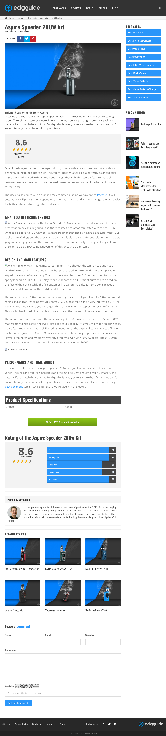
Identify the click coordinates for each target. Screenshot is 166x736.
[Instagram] (115, 724)
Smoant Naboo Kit (14, 610)
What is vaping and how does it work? (150, 145)
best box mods (14, 386)
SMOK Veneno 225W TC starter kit (22, 569)
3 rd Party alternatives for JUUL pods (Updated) (151, 186)
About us (51, 724)
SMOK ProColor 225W (96, 610)
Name (8, 635)
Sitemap (6, 724)
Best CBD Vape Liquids (141, 65)
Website (89, 635)
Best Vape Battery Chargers (143, 89)
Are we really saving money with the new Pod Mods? (150, 205)
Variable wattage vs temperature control (150, 165)
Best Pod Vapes (136, 57)
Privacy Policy (21, 724)
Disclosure (37, 724)
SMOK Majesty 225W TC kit (58, 569)
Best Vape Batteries (138, 81)
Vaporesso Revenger (55, 610)
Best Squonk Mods (138, 97)
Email (48, 635)
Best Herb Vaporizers (139, 40)
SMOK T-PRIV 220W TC (97, 569)
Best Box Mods (136, 32)
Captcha (10, 686)
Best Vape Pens (136, 49)
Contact (63, 724)
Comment (10, 650)
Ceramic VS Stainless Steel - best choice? (149, 224)
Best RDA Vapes (137, 73)
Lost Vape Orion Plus (151, 124)
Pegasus (102, 195)
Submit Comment (18, 703)
